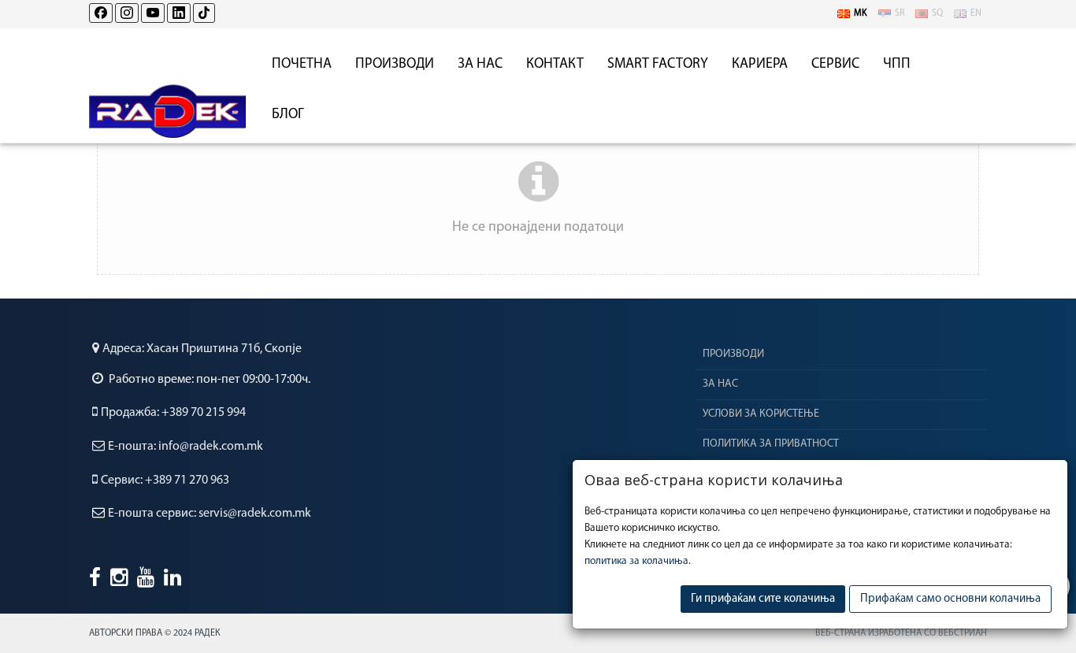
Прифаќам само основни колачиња (950, 599)
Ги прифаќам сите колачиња (763, 599)
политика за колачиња (636, 561)
